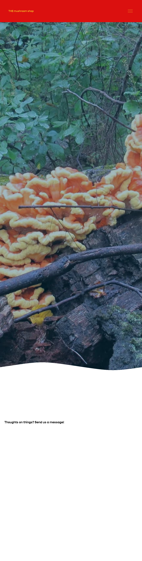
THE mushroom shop (21, 11)
